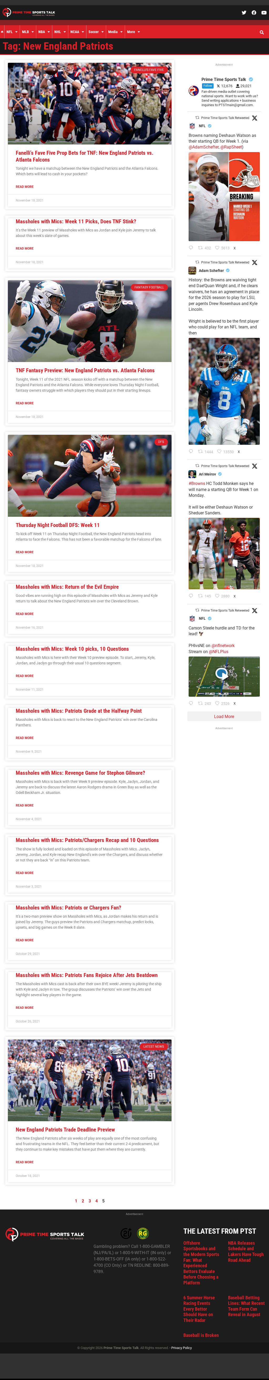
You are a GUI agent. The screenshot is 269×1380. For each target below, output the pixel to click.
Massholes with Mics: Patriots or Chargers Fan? (68, 908)
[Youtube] (264, 12)
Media (113, 32)
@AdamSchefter (204, 146)
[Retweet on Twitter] (197, 118)
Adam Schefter (211, 270)
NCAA (74, 32)
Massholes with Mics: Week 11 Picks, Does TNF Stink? (76, 221)
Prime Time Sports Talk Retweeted (225, 118)
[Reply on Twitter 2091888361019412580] (192, 248)
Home (2, 31)
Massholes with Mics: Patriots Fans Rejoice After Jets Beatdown (87, 975)
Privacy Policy (181, 1348)
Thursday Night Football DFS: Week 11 (58, 525)
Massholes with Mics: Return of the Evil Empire (67, 587)
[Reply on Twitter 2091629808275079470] (192, 452)
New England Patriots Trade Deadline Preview (65, 1129)
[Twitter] (244, 12)
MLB (25, 32)
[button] (261, 32)
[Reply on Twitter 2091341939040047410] (192, 703)
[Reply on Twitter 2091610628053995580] (192, 596)
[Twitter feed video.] (224, 677)
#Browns (197, 483)
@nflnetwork (223, 645)
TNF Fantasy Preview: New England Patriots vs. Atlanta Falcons (85, 370)
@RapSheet (231, 146)
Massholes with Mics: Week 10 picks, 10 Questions (72, 649)
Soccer (94, 32)
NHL (57, 32)
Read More (25, 187)
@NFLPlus (218, 651)
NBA (41, 32)
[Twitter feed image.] (224, 196)
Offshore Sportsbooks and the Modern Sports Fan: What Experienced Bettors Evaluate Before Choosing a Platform (201, 1262)
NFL (10, 32)
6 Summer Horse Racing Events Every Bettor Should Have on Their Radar (199, 1309)
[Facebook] (254, 12)
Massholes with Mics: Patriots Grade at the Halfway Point (79, 711)
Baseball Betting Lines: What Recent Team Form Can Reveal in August (246, 1306)
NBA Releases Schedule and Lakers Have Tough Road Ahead (246, 1251)
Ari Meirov (207, 474)
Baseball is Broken (201, 1335)
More (131, 32)
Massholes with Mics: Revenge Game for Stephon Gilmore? (80, 773)
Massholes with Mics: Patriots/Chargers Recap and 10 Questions (87, 840)
